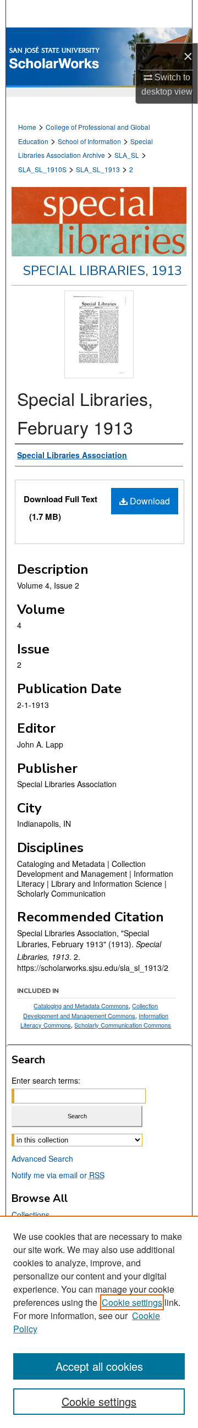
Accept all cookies (99, 1366)
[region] (99, 1322)
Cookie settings (132, 1302)
